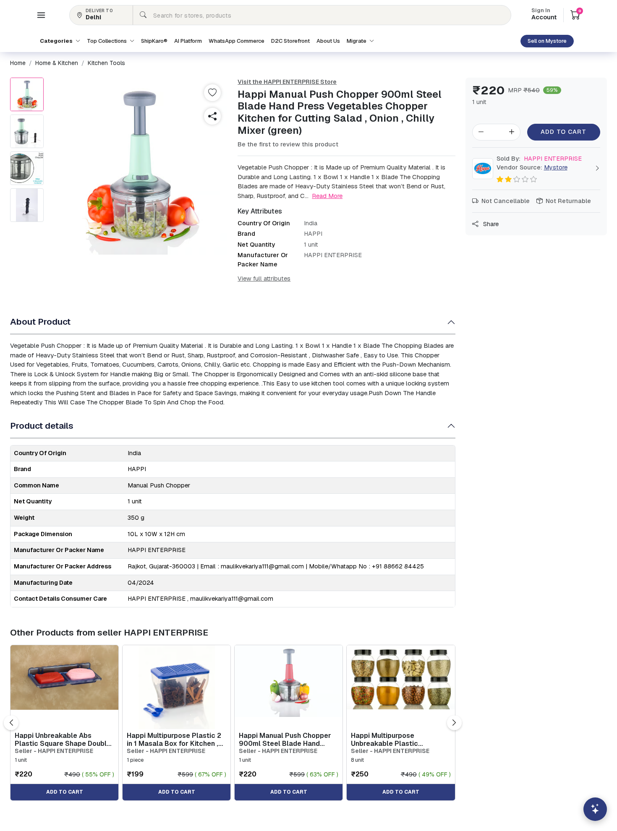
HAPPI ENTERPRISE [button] (539, 158)
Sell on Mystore (547, 40)
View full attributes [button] (264, 278)
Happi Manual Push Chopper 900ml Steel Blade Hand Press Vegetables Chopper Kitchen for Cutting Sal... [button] (285, 740)
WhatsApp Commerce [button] (236, 40)
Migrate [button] (357, 40)
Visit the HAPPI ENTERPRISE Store (287, 82)
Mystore (555, 167)
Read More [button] (327, 196)
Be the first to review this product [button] (288, 144)
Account (544, 14)
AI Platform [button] (188, 40)
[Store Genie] (595, 809)
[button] (41, 15)
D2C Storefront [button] (290, 40)
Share (490, 224)
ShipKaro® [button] (154, 40)
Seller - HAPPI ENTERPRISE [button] (54, 751)
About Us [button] (328, 40)
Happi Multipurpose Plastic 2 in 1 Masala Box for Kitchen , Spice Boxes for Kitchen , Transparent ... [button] (174, 740)
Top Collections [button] (107, 40)
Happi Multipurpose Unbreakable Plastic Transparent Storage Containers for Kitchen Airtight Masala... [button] (400, 740)
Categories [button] (57, 40)
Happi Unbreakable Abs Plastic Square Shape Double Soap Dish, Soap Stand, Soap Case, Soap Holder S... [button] (63, 740)
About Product (40, 321)
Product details (41, 425)
